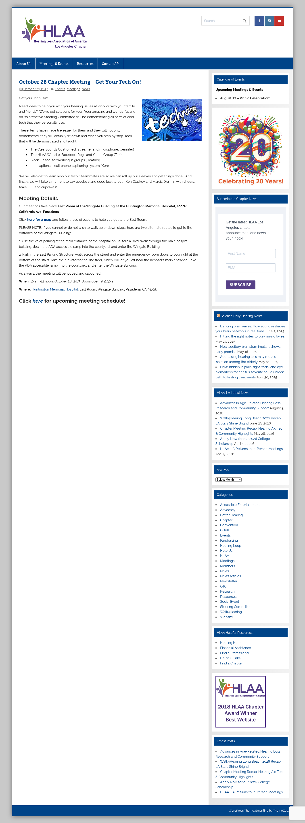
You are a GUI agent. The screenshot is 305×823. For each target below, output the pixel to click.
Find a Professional (234, 653)
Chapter (226, 520)
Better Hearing (231, 515)
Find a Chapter (231, 663)
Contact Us (110, 64)
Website (226, 617)
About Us (23, 64)
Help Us (226, 551)
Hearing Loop (230, 546)
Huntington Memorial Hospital (55, 289)
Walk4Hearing (231, 612)
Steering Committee (235, 607)
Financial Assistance (235, 648)
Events (60, 89)
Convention (229, 525)
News (86, 89)
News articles (230, 576)
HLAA (224, 556)
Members (227, 566)
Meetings (73, 89)
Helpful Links (230, 658)
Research (227, 592)
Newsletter (228, 581)
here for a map (39, 220)
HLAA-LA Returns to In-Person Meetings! (252, 449)
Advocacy (227, 510)
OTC (223, 586)
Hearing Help (230, 643)
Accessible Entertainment (240, 505)
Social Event (229, 602)
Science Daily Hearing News (241, 316)
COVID (225, 530)
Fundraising (229, 541)
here (38, 301)
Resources (85, 64)
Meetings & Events (54, 64)
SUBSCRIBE (240, 285)
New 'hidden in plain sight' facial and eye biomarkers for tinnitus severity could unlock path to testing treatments (249, 372)
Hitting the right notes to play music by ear (253, 336)
